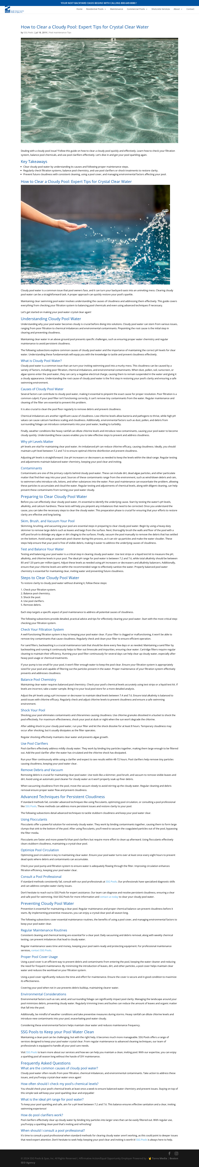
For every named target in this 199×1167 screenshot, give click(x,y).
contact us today (109, 896)
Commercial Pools (136, 9)
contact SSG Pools (41, 950)
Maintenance (116, 9)
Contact (190, 9)
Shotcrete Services (161, 9)
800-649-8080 (128, 3)
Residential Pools (94, 9)
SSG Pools (28, 32)
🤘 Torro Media (157, 1158)
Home (79, 9)
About (177, 9)
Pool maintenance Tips (60, 32)
